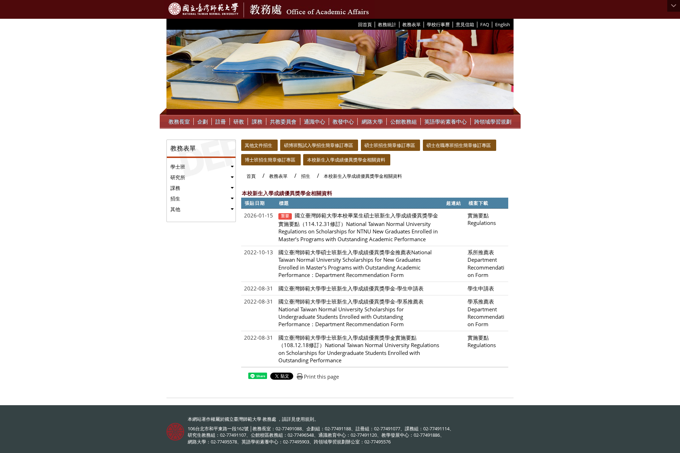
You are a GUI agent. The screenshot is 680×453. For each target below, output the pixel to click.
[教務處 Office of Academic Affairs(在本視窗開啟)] (203, 9)
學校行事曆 (438, 24)
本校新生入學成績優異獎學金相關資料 (346, 160)
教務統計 (387, 24)
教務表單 (411, 24)
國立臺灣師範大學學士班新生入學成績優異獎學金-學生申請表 (351, 288)
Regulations (482, 222)
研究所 (177, 177)
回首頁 (365, 24)
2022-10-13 (258, 252)
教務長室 (179, 121)
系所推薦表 (481, 252)
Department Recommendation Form (486, 267)
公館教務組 (403, 121)
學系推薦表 (481, 301)
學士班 (177, 166)
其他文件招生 (258, 145)
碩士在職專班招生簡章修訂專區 (458, 145)
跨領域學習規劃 (492, 121)
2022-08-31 (258, 288)
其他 (175, 209)
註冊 (220, 121)
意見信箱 (465, 24)
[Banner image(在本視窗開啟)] (340, 72)
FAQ (484, 24)
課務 (257, 121)
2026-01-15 (258, 215)
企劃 (202, 121)
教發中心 (343, 121)
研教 (238, 121)
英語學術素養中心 (445, 121)
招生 (175, 198)
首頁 (251, 176)
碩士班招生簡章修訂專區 (389, 145)
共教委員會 (283, 121)
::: (355, 24)
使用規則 (305, 419)
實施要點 (478, 215)
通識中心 (314, 121)
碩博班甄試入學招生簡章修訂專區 (318, 145)
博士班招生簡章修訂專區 (270, 160)
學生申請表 (481, 288)
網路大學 (372, 121)
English (502, 24)
